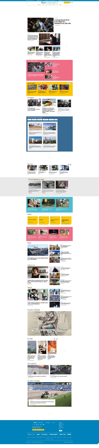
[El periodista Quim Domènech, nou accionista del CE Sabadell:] (48, 49)
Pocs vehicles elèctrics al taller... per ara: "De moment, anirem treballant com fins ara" (39, 53)
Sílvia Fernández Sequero (31, 40)
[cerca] (70, 2)
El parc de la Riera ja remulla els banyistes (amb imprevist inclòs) (35, 133)
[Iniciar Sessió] (72, 2)
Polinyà (30, 131)
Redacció (29, 93)
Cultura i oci (50, 4)
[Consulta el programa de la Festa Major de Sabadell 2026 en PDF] (36, 67)
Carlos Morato (53, 222)
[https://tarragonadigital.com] (53, 434)
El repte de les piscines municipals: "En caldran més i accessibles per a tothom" (49, 133)
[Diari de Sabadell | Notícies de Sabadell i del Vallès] (49, 3)
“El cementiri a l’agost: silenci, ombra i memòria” (47, 209)
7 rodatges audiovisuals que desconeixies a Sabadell (64, 275)
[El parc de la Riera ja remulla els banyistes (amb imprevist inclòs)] (35, 126)
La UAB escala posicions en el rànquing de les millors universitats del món (49, 146)
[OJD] (60, 430)
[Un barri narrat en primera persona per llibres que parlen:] (62, 185)
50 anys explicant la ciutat (32, 189)
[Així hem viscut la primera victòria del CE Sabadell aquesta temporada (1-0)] (55, 298)
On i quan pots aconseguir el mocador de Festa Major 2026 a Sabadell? (56, 77)
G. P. (53, 73)
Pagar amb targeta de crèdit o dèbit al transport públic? (53, 91)
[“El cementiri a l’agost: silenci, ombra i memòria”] (48, 203)
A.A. (28, 111)
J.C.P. (38, 93)
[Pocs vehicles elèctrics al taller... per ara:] (40, 49)
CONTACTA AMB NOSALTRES (38, 429)
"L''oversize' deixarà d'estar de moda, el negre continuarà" (65, 268)
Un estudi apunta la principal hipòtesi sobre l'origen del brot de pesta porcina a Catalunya (35, 147)
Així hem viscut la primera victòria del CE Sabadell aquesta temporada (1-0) (65, 297)
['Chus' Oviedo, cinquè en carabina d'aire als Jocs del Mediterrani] (38, 294)
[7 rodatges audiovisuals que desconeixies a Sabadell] (55, 276)
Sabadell (39, 4)
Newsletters (67, 2)
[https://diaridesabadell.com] (31, 434)
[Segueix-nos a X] (34, 424)
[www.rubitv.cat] (67, 437)
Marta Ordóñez (30, 193)
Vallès (43, 4)
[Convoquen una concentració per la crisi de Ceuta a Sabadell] (34, 102)
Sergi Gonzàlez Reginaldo (45, 113)
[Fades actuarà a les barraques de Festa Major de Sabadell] (48, 71)
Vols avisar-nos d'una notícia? (52, 0)
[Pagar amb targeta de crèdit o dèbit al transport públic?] (53, 87)
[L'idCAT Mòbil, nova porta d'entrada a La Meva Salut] (34, 203)
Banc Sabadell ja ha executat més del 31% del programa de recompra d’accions (65, 246)
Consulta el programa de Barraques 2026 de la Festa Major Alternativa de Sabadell (55, 65)
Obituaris (60, 4)
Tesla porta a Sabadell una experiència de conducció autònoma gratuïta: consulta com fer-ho (65, 253)
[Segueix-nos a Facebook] (32, 424)
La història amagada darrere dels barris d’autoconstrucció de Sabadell (34, 191)
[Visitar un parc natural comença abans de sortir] (62, 203)
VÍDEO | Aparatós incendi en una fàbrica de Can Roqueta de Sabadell (51, 357)
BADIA (29, 119)
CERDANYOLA (45, 119)
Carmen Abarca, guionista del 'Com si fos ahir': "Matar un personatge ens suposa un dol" (38, 281)
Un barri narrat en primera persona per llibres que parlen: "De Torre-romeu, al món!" (61, 191)
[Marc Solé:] (43, 232)
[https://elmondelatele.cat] (62, 434)
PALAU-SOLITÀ (57, 119)
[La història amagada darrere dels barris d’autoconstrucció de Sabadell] (34, 185)
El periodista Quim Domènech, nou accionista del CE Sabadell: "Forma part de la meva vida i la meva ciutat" (48, 54)
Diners (46, 4)
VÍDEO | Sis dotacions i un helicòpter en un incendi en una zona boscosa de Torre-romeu (32, 357)
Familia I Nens (68, 0)
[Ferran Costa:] (56, 49)
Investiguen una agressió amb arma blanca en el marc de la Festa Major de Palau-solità (32, 173)
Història (49, 327)
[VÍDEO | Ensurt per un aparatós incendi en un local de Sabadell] (64, 87)
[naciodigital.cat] (33, 437)
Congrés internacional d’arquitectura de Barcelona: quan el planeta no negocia (53, 237)
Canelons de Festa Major (32, 219)
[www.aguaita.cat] (28, 437)
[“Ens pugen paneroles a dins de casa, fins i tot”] (38, 369)
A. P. (28, 260)
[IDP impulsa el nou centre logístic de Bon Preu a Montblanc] (38, 250)
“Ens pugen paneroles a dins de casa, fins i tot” (37, 376)
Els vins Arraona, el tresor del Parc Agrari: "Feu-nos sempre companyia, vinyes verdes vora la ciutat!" (32, 237)
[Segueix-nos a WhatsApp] (38, 424)
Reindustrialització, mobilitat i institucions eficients (65, 220)
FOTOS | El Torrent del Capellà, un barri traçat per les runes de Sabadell (48, 191)
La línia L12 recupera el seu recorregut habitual (42, 172)
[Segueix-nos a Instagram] (36, 424)
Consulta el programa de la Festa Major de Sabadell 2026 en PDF (36, 75)
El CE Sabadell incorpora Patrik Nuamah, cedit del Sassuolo (65, 303)
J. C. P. (61, 255)
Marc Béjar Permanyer (55, 79)
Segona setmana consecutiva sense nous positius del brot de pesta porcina (64, 173)
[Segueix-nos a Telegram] (40, 424)
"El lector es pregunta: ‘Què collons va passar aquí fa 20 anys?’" (31, 53)
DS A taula (39, 235)
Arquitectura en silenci (52, 235)
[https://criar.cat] (69, 434)
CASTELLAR (39, 119)
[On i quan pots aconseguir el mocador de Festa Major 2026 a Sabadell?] (48, 77)
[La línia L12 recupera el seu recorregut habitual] (43, 167)
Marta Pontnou (30, 222)
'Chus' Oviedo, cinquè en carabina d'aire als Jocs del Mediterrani (38, 303)
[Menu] (26, 2)
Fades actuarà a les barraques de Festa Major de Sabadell (55, 72)
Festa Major (29, 73)
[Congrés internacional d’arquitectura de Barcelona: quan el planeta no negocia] (53, 232)
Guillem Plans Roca (30, 54)
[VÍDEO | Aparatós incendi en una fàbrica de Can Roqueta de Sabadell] (52, 347)
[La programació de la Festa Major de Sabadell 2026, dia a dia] (41, 25)
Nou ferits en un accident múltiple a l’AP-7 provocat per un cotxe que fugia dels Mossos (32, 92)
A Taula (63, 0)
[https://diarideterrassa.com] (44, 434)
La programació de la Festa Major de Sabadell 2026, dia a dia (62, 21)
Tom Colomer (41, 222)
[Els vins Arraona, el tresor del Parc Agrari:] (32, 232)
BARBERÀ (34, 119)
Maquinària (41, 219)
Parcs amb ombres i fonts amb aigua (55, 220)
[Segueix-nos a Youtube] (43, 424)
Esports (53, 4)
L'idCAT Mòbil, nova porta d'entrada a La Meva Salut (32, 209)
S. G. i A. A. (39, 360)
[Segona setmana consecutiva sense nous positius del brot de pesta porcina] (64, 167)
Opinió (56, 4)
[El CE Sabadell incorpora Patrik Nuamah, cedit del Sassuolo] (55, 304)
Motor (72, 0)
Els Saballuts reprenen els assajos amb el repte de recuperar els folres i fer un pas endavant (65, 281)
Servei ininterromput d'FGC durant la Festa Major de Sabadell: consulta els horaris (42, 92)
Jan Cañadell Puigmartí (57, 25)
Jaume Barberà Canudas (49, 334)
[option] (32, 89)
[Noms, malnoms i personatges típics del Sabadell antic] (49, 323)
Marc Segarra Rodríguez (47, 57)
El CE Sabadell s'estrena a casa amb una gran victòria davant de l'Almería (65, 291)
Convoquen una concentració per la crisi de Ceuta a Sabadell (34, 109)
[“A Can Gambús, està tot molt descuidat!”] (60, 369)
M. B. (43, 148)
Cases (65, 0)
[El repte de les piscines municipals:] (49, 126)
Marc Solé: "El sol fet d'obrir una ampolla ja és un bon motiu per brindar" (42, 237)
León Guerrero (60, 111)
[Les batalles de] (64, 103)
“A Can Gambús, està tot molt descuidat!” (58, 376)
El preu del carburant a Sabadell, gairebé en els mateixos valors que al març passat (65, 259)
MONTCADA (51, 119)
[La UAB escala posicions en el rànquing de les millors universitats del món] (49, 140)
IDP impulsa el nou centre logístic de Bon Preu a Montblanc (38, 258)
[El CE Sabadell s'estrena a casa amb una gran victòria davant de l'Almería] (55, 292)
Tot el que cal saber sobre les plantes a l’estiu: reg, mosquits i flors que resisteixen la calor (64, 237)
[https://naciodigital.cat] (38, 434)
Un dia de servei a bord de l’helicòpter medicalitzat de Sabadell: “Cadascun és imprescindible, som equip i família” (48, 110)
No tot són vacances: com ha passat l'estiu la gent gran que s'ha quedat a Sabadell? (33, 37)
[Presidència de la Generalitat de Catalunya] (61, 424)
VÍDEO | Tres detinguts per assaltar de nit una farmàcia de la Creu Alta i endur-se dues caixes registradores (42, 357)
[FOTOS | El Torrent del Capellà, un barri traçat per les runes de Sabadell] (48, 185)
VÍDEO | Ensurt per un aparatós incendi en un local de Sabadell (64, 91)
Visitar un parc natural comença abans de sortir (61, 209)
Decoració (61, 235)
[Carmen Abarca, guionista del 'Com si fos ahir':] (38, 272)
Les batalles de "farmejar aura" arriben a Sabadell (63, 110)
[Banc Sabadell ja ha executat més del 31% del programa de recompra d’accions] (55, 247)
